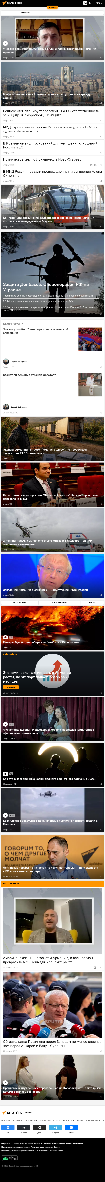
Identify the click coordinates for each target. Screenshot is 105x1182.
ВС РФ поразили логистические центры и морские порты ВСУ (38, 301)
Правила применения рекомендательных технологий (25, 1151)
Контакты (38, 1143)
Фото (80, 1120)
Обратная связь (57, 1151)
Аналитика (68, 1120)
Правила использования (22, 1143)
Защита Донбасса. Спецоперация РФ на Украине (52, 274)
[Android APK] (9, 1158)
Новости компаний (74, 1143)
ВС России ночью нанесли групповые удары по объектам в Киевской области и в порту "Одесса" (49, 309)
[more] (101, 57)
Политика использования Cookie (45, 1147)
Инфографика (92, 1120)
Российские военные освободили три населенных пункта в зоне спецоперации (48, 295)
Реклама (47, 1143)
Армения (17, 1120)
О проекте (6, 1143)
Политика (45, 1120)
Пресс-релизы (58, 1143)
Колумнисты (11, 324)
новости (6, 1120)
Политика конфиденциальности (15, 1147)
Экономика (31, 1120)
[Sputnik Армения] (13, 5)
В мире (56, 1120)
